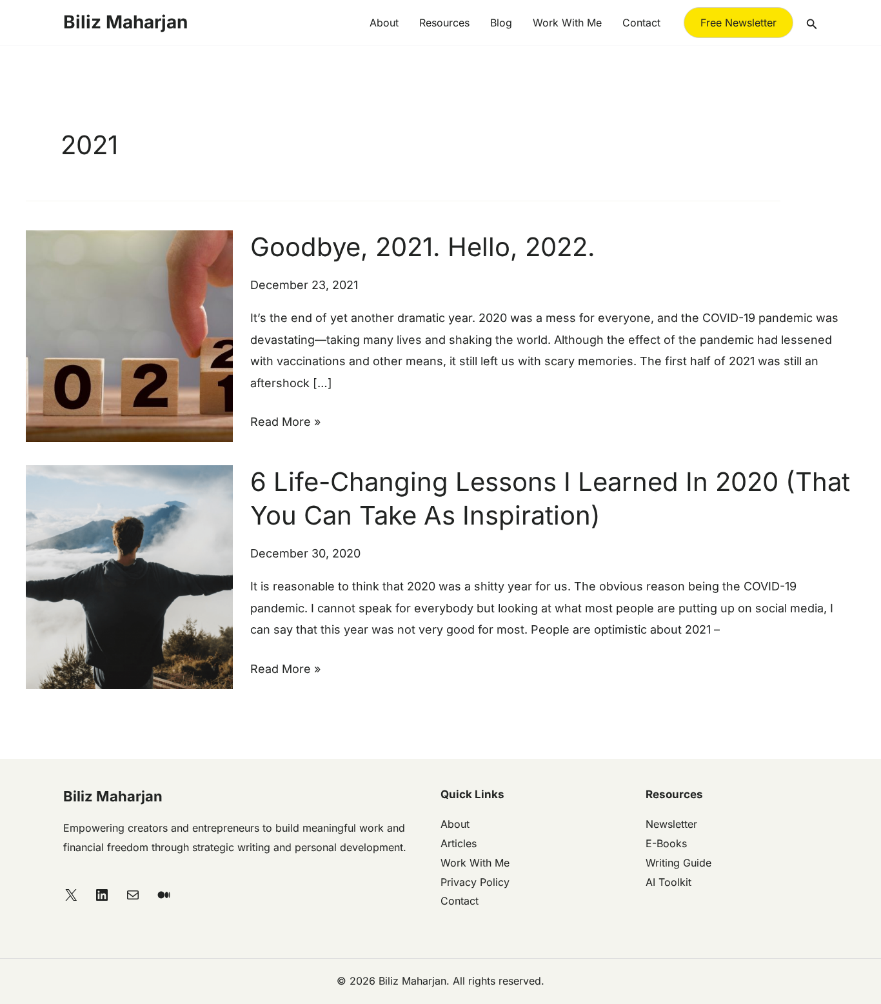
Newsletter (671, 824)
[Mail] (133, 895)
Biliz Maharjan (125, 22)
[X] (71, 895)
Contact (641, 22)
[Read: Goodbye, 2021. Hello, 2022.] (129, 335)
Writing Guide (678, 862)
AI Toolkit (668, 882)
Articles (458, 843)
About (384, 22)
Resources (444, 22)
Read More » (285, 419)
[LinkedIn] (102, 895)
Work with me (567, 22)
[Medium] (164, 895)
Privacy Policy (475, 882)
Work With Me (475, 862)
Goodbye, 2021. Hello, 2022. (422, 247)
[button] (738, 22)
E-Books (666, 843)
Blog (501, 22)
